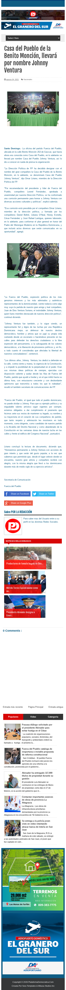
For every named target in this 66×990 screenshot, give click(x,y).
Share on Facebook (20, 494)
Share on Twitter (46, 494)
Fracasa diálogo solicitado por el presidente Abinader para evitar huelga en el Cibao (37, 727)
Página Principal (35, 707)
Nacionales (28, 79)
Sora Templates (29, 986)
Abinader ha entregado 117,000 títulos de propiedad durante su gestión (37, 776)
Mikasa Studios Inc (46, 986)
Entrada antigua (56, 707)
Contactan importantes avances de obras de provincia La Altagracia (37, 800)
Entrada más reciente (13, 707)
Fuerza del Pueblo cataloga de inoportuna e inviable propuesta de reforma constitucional (38, 752)
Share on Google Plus (21, 503)
